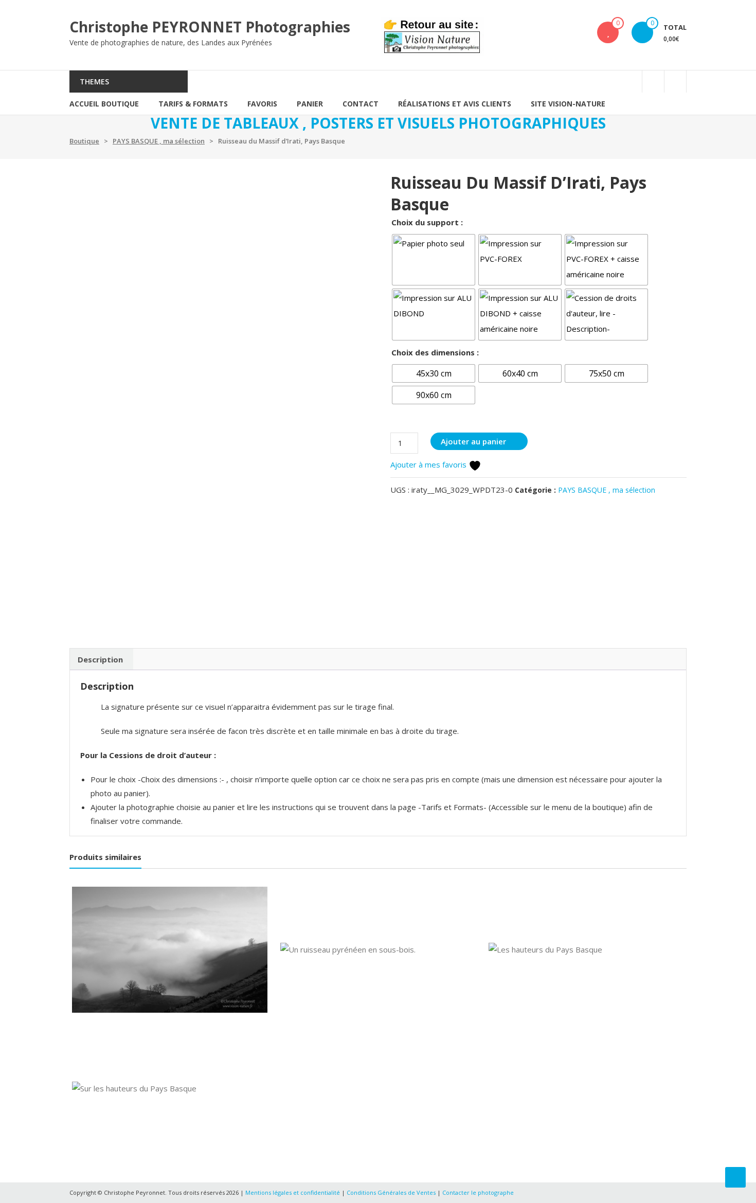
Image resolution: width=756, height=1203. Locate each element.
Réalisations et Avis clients (454, 104)
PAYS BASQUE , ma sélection (159, 141)
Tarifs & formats (193, 104)
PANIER (310, 104)
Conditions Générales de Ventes (392, 1192)
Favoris (262, 104)
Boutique (84, 141)
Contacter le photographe (478, 1192)
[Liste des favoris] (608, 32)
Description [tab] (100, 659)
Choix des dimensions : (435, 352)
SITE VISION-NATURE (568, 104)
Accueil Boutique (104, 104)
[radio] (433, 260)
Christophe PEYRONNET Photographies (209, 27)
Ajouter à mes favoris (429, 464)
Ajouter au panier (473, 441)
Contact (361, 104)
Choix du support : (427, 222)
